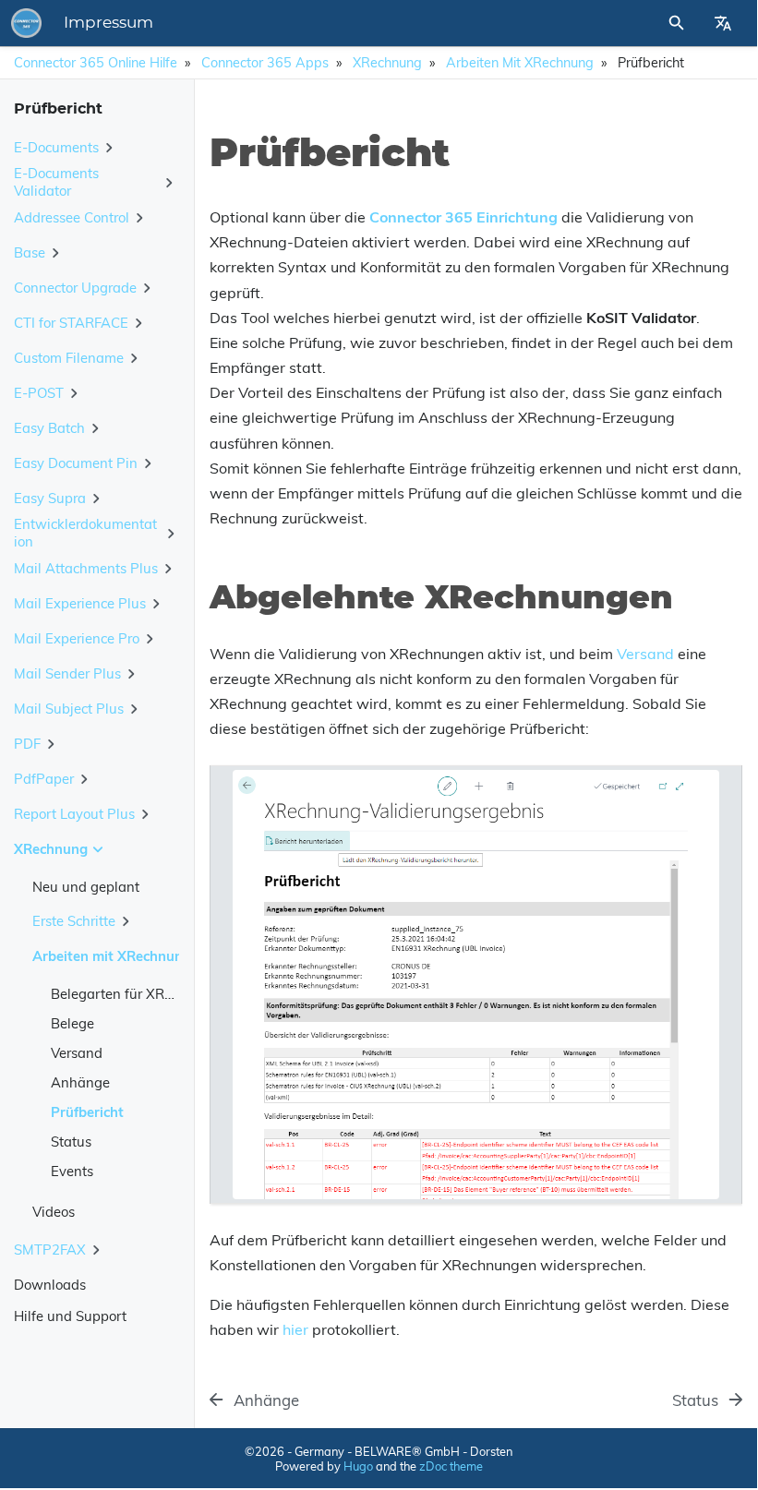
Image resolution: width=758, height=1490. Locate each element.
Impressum (108, 23)
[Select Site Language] (723, 23)
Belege (72, 1023)
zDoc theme (451, 1466)
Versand (76, 1053)
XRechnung (387, 62)
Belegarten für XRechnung (135, 994)
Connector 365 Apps (265, 62)
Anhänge (80, 1082)
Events (72, 1171)
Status (71, 1141)
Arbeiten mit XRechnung (520, 62)
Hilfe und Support (70, 1316)
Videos (53, 1211)
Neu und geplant (85, 886)
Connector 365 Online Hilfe (95, 62)
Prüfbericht (87, 1112)
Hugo (358, 1466)
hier (295, 1329)
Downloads (50, 1284)
